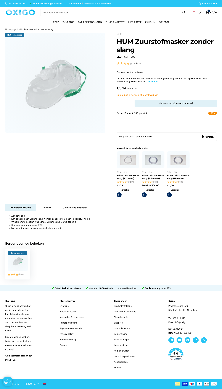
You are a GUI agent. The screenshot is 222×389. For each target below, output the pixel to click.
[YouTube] (179, 340)
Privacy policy (67, 334)
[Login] (200, 12)
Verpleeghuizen (121, 350)
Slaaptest (118, 322)
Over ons (64, 306)
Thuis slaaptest (115, 22)
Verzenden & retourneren (72, 317)
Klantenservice (68, 301)
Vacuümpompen (122, 339)
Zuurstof (68, 22)
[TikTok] (196, 340)
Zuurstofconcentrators (125, 311)
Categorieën (120, 301)
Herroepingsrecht (68, 322)
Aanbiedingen (121, 362)
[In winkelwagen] (144, 194)
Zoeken (184, 12)
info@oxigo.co (182, 322)
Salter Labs (122, 172)
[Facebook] (187, 340)
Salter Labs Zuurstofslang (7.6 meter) (153, 177)
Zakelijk (150, 22)
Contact (164, 22)
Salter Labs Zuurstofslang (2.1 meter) (128, 177)
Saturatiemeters (122, 328)
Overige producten (90, 22)
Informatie (135, 22)
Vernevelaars (120, 334)
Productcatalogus (123, 306)
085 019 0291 (179, 318)
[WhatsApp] (204, 340)
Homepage (10, 29)
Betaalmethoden (68, 311)
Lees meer (152, 81)
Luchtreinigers (121, 345)
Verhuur (118, 367)
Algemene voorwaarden (71, 328)
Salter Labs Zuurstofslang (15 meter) (178, 177)
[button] (88, 3)
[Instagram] (171, 340)
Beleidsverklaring (68, 339)
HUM (119, 34)
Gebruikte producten (124, 356)
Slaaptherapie (121, 317)
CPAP (56, 22)
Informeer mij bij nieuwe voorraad (176, 103)
